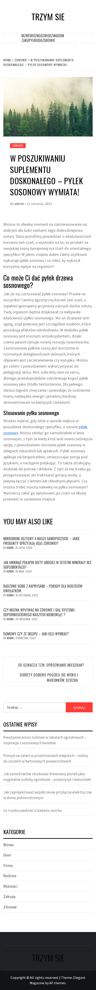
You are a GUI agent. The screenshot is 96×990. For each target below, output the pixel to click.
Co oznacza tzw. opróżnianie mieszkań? (51, 665)
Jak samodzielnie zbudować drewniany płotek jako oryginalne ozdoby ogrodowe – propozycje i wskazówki (47, 776)
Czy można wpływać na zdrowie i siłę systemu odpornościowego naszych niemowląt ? (39, 612)
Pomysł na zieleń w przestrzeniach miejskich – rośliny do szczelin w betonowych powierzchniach (45, 758)
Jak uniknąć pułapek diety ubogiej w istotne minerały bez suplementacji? (47, 565)
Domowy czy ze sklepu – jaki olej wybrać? (36, 634)
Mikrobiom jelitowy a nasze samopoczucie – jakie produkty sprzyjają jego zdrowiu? (41, 541)
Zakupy (26, 40)
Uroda (37, 40)
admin (20, 203)
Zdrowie (48, 40)
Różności (38, 35)
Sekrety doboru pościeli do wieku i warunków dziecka (49, 677)
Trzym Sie (48, 16)
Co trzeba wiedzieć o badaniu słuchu (32, 810)
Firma (8, 865)
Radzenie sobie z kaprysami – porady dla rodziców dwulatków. (42, 588)
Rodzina (51, 35)
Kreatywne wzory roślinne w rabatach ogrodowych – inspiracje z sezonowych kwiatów (44, 740)
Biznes (26, 35)
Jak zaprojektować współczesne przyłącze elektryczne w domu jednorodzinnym (47, 795)
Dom (61, 35)
